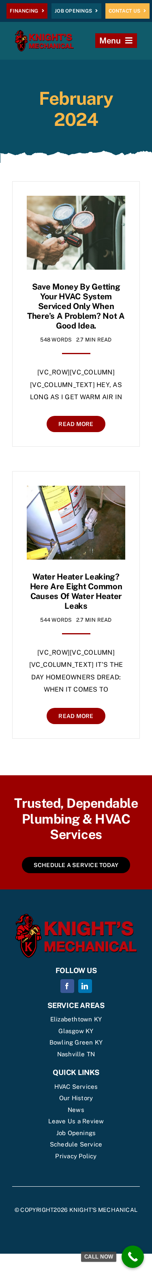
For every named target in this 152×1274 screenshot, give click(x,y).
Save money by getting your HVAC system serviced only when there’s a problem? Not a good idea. (76, 306)
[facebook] (67, 986)
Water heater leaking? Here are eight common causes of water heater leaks (76, 591)
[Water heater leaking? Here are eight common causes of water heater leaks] (76, 491)
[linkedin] (85, 986)
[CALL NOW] (133, 1257)
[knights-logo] (44, 33)
